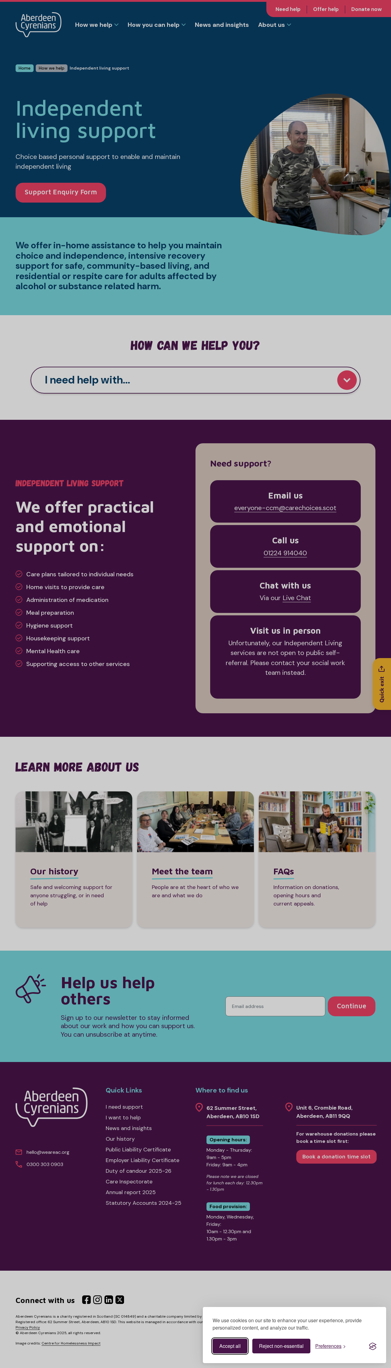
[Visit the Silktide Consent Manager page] (372, 1346)
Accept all (230, 1345)
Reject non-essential (281, 1345)
